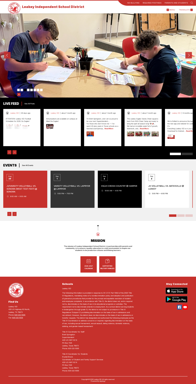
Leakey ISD (66, 288)
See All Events (27, 165)
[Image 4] (28, 90)
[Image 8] (41, 90)
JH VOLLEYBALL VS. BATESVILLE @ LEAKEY (166, 187)
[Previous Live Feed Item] (9, 152)
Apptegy (102, 381)
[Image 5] (31, 90)
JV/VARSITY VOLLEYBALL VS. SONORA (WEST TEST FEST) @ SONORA (22, 189)
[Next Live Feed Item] (14, 152)
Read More (109, 129)
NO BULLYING (133, 3)
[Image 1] (18, 90)
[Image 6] (35, 90)
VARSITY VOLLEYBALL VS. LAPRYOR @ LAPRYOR (72, 187)
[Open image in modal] (9, 126)
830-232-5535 (17, 318)
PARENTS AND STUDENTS (176, 3)
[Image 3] (25, 90)
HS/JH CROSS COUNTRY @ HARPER (119, 186)
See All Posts (29, 104)
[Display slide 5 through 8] (181, 215)
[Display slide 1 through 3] (175, 154)
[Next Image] (188, 55)
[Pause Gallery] (19, 94)
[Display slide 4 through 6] (187, 154)
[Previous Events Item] (9, 214)
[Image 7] (38, 90)
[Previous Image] (7, 55)
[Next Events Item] (14, 214)
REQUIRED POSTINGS (152, 3)
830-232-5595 (19, 315)
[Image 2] (22, 90)
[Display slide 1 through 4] (172, 215)
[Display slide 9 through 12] (189, 215)
